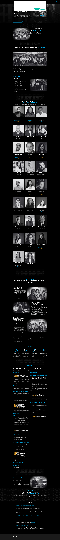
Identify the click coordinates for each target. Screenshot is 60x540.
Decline (42, 8)
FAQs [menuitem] (56, 1)
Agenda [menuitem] (51, 1)
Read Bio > (18, 121)
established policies (33, 522)
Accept (37, 8)
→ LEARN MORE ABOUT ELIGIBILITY (17, 21)
